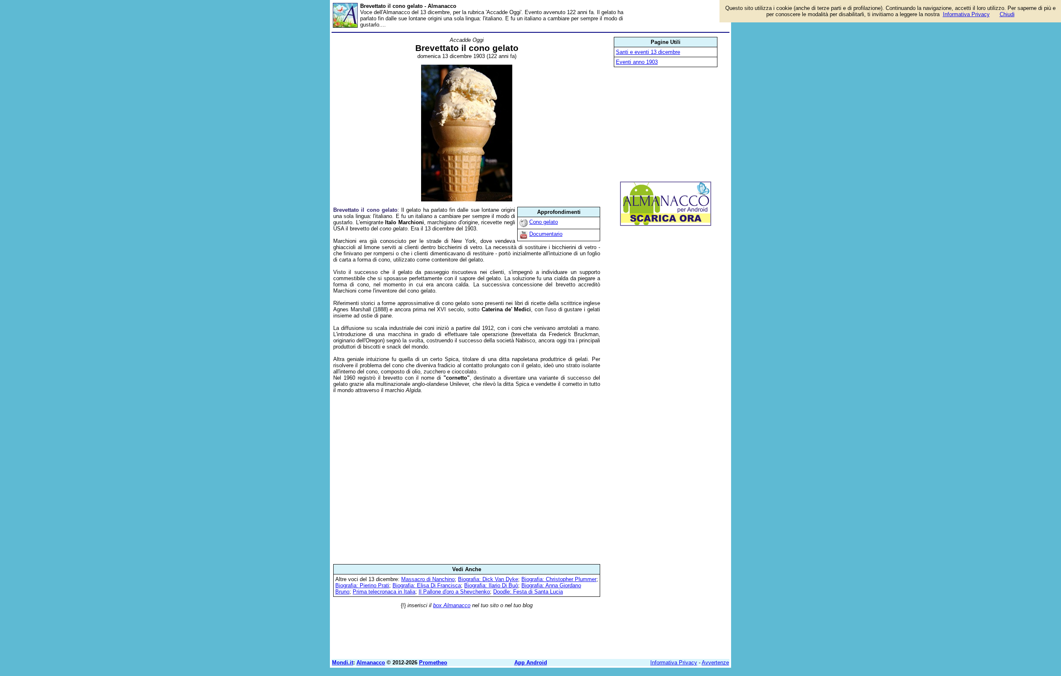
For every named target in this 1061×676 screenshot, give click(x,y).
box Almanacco (451, 605)
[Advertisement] (466, 479)
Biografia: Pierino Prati (362, 585)
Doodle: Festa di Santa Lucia (528, 592)
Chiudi (1007, 14)
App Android (530, 662)
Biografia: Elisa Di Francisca (426, 585)
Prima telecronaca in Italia (384, 592)
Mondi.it (342, 662)
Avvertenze (715, 662)
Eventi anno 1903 (637, 62)
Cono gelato (543, 222)
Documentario (545, 234)
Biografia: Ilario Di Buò (491, 585)
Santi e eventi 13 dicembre (648, 52)
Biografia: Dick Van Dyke (488, 579)
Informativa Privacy (673, 662)
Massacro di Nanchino (428, 579)
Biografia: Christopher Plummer (558, 579)
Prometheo (433, 662)
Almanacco (370, 662)
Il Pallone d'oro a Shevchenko (454, 592)
